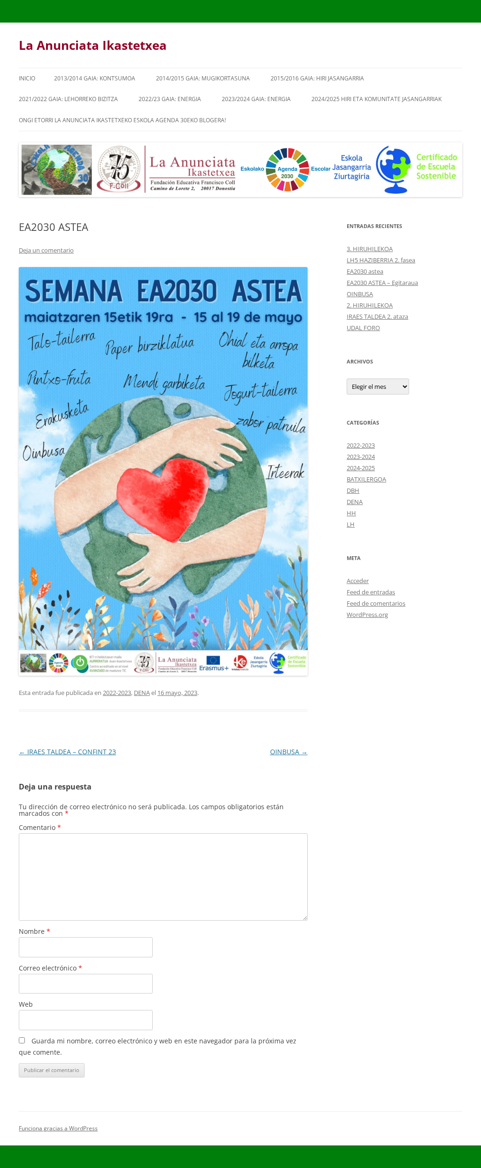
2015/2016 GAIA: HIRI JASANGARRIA (317, 78)
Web (26, 1004)
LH (351, 524)
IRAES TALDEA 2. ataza (377, 316)
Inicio (27, 78)
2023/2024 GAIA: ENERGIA (256, 99)
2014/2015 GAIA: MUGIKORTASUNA (203, 78)
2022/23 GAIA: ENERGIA (170, 99)
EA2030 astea (365, 271)
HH (351, 513)
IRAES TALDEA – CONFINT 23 (67, 751)
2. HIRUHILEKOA (370, 305)
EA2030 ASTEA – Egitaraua (382, 282)
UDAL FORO (363, 328)
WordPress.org (367, 614)
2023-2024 (361, 456)
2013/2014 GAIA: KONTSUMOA (94, 78)
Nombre (34, 931)
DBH (353, 490)
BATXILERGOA (366, 479)
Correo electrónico (50, 967)
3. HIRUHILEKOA (370, 249)
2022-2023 (117, 692)
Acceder (358, 580)
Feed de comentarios (376, 603)
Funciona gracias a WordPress (58, 1128)
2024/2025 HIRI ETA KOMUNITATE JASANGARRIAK (376, 99)
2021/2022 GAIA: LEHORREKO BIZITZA (68, 99)
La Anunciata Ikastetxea (93, 45)
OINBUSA (289, 751)
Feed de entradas (371, 592)
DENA (142, 692)
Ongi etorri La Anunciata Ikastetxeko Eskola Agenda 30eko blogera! (122, 120)
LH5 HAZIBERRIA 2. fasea (381, 260)
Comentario (40, 827)
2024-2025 (361, 468)
